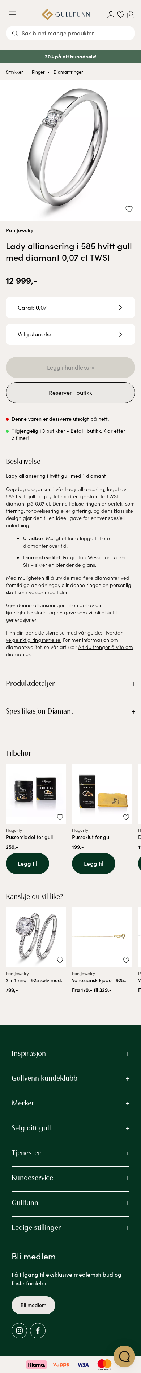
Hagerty (14, 830)
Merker (23, 1103)
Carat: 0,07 (32, 307)
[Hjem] (66, 14)
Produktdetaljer (30, 683)
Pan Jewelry (19, 230)
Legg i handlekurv (70, 367)
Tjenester (26, 1152)
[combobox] (70, 33)
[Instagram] (19, 1330)
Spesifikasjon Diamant (39, 711)
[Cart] (131, 14)
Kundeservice (32, 1177)
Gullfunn (25, 1202)
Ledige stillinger (36, 1227)
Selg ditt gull (31, 1127)
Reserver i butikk (70, 392)
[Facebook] (37, 1330)
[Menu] (15, 14)
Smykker (14, 72)
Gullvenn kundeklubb (44, 1078)
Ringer (38, 72)
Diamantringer (68, 72)
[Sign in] (111, 14)
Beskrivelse (23, 461)
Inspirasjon (29, 1053)
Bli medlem (33, 1305)
